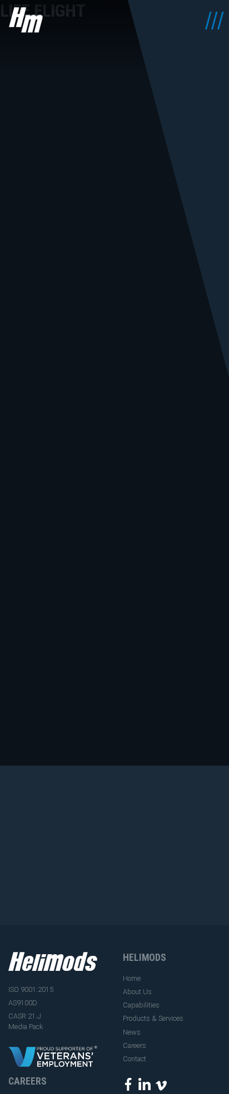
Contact (134, 1059)
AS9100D (22, 1003)
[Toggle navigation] (212, 21)
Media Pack (25, 1026)
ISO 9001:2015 (30, 989)
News (132, 1032)
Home (132, 978)
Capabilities (141, 1005)
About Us (137, 991)
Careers (134, 1045)
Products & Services (153, 1018)
